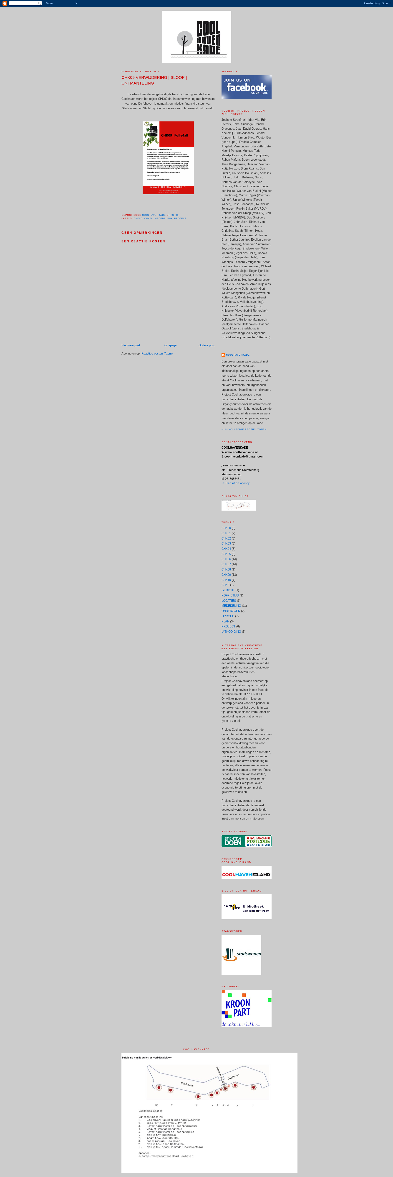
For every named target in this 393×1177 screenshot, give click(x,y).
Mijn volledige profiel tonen (244, 429)
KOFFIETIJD (230, 595)
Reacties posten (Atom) (157, 353)
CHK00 (138, 218)
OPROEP (228, 616)
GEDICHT (228, 590)
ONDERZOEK (231, 611)
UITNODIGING (231, 631)
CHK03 (226, 543)
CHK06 (226, 559)
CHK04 (226, 548)
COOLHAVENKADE (238, 355)
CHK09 (148, 218)
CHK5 (225, 585)
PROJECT (180, 218)
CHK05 (226, 554)
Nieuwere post (130, 345)
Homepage (169, 345)
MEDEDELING (163, 218)
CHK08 (226, 569)
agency (236, 483)
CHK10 (226, 580)
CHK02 (226, 538)
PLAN (225, 621)
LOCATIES (229, 600)
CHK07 (226, 564)
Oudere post (207, 345)
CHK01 (226, 533)
